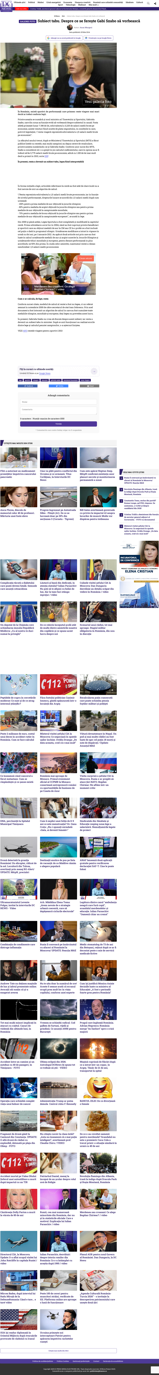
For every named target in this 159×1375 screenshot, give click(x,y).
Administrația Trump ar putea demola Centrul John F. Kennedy (58, 1102)
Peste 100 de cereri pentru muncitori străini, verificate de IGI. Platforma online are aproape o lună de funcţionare (58, 1298)
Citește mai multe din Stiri (59, 1351)
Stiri (63, 16)
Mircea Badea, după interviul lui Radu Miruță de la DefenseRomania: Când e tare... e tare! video (18, 1298)
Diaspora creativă (82, 2)
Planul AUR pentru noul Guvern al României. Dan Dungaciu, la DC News (98, 1257)
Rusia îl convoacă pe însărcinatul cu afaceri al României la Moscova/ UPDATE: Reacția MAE (58, 947)
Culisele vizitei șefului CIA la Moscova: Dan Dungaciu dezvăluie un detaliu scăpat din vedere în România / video (97, 587)
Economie (67, 2)
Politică (31, 2)
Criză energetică (53, 2)
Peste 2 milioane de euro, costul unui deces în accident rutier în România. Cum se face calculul (17, 736)
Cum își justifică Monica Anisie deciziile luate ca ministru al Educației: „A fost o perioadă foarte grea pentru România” (97, 988)
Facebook (29, 386)
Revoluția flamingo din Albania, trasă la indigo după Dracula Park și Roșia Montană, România (98, 1179)
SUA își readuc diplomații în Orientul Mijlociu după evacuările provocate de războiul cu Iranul (18, 1335)
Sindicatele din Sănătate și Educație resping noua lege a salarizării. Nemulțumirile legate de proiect (97, 825)
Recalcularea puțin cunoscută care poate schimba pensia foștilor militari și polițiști (96, 700)
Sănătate (130, 2)
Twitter (60, 386)
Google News (44, 373)
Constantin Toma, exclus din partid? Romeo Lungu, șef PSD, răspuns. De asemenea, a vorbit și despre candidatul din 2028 (140, 504)
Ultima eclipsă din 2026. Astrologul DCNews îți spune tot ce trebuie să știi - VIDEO (57, 1064)
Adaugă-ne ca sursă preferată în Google (66, 38)
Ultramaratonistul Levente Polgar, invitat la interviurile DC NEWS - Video (17, 905)
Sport (60, 4)
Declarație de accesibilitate (113, 1361)
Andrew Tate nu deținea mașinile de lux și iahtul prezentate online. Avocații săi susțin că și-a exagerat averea (18, 988)
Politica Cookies (63, 1361)
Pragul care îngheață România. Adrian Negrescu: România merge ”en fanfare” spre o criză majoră (97, 1027)
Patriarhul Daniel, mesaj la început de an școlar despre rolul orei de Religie (58, 1179)
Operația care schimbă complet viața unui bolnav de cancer (17, 1102)
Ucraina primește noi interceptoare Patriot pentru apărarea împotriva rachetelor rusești (56, 1337)
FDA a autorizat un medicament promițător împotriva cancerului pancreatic (18, 473)
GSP (46, 156)
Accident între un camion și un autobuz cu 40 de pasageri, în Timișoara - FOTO (17, 1064)
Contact (96, 1361)
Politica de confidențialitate (42, 1361)
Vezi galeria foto (98, 101)
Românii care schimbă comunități (108, 2)
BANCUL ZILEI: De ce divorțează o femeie (97, 1102)
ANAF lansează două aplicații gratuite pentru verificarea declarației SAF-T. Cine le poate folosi (97, 865)
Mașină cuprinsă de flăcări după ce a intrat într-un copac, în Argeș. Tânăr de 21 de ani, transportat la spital (97, 1066)
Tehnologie (70, 4)
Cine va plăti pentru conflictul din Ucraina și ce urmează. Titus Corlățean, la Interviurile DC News (58, 475)
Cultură (139, 2)
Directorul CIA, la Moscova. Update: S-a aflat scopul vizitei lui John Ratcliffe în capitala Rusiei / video (18, 1259)
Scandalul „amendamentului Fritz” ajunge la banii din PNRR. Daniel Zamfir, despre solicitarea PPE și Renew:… (71, 9)
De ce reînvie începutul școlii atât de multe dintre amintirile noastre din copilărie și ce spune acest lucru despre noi (58, 629)
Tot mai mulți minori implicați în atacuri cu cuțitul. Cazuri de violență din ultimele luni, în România (18, 1027)
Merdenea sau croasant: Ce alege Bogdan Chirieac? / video (98, 1214)
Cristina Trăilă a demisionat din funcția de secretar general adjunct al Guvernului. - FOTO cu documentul (141, 517)
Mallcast (82, 4)
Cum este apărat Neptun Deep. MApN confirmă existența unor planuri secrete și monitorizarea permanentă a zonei (97, 475)
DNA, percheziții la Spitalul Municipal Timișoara (15, 822)
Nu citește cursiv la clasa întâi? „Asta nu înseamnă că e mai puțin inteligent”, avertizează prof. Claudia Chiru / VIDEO (58, 1138)
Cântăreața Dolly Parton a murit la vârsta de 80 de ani (17, 1214)
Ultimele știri (19, 2)
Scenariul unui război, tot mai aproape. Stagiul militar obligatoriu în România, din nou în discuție (97, 629)
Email (91, 386)
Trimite (58, 424)
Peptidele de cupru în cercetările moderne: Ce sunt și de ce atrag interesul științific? (18, 700)
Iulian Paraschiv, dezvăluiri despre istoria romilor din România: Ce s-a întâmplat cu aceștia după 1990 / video (56, 1259)
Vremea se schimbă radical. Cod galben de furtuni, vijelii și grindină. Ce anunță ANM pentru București (58, 1027)
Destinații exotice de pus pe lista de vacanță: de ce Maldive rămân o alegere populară (58, 863)
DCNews (6, 6)
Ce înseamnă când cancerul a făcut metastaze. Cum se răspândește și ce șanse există (16, 778)
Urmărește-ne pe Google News (99, 38)
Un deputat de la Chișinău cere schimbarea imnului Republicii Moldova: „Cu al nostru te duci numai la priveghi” (17, 629)
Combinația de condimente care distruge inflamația (17, 946)
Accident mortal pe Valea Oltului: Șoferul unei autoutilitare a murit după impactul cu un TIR (18, 1179)
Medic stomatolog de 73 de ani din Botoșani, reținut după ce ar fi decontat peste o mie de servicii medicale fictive (98, 949)
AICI (25, 330)
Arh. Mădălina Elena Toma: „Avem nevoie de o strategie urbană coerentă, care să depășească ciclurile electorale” (57, 907)
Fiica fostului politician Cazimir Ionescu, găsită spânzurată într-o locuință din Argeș (58, 700)
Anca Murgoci (86, 27)
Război (41, 2)
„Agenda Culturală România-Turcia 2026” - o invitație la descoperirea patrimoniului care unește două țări (97, 1298)
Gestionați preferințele (81, 1361)
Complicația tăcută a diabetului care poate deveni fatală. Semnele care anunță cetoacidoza (18, 585)
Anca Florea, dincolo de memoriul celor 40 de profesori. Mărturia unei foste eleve (17, 512)
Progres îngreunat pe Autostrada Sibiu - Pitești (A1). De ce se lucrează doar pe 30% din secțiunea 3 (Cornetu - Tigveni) (58, 514)
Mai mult (94, 4)
